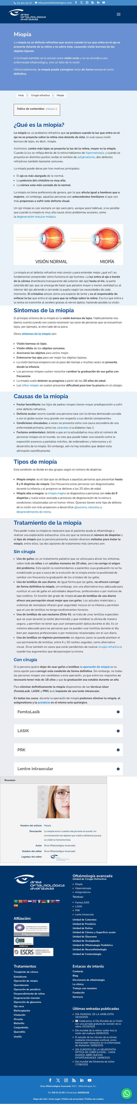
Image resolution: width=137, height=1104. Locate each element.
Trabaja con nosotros (85, 988)
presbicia (44, 702)
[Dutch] (30, 901)
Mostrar (51, 109)
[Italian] (48, 901)
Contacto (78, 971)
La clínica (78, 984)
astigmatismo (86, 157)
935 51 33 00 (58, 1092)
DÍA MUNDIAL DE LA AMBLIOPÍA (94, 1014)
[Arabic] (16, 901)
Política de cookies (94, 1099)
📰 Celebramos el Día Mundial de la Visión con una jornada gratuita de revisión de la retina (98, 1023)
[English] (34, 901)
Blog (75, 975)
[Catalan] (20, 901)
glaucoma (80, 507)
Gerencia (78, 997)
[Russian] (57, 901)
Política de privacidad (72, 1099)
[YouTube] (103, 2)
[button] (126, 1093)
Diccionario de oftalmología (89, 980)
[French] (39, 901)
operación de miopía (96, 667)
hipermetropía (95, 153)
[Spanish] (16, 905)
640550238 (83, 1092)
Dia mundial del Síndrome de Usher (95, 1061)
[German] (44, 901)
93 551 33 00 (24, 3)
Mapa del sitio (40, 1099)
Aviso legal (54, 1099)
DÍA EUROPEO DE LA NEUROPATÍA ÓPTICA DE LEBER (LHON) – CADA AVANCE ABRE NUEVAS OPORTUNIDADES (95, 1053)
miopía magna (57, 493)
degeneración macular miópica (36, 217)
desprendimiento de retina (34, 512)
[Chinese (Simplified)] (25, 901)
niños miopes (30, 385)
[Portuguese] (53, 901)
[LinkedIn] (98, 2)
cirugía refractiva (109, 647)
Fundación (79, 992)
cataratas (62, 428)
